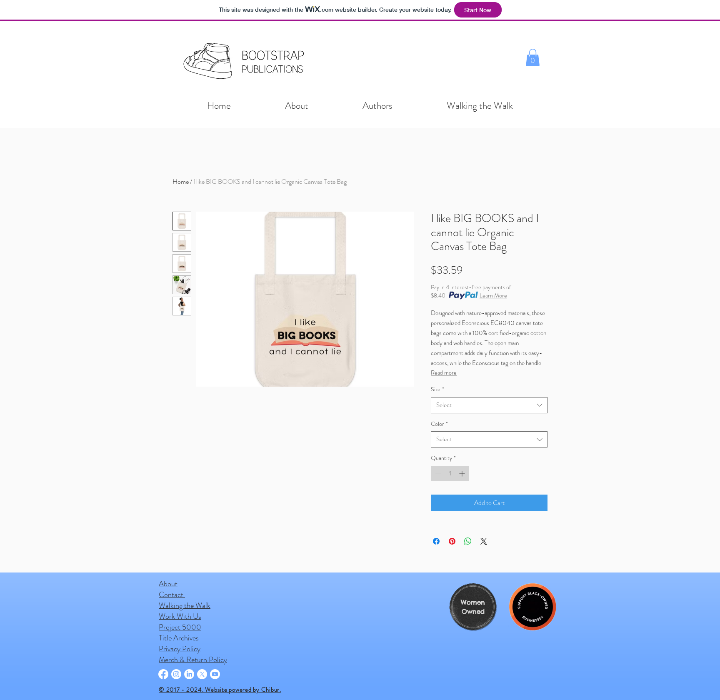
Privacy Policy (179, 648)
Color (439, 424)
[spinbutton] (450, 473)
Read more (444, 372)
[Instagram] (176, 674)
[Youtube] (215, 674)
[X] (202, 674)
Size (437, 389)
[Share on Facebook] (436, 541)
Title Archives (179, 637)
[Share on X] (484, 541)
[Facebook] (163, 674)
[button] (532, 57)
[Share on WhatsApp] (468, 541)
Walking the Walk (184, 605)
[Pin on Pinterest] (452, 541)
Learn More (493, 295)
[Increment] (463, 473)
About (168, 583)
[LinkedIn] (189, 674)
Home (180, 181)
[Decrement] (437, 473)
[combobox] (489, 405)
